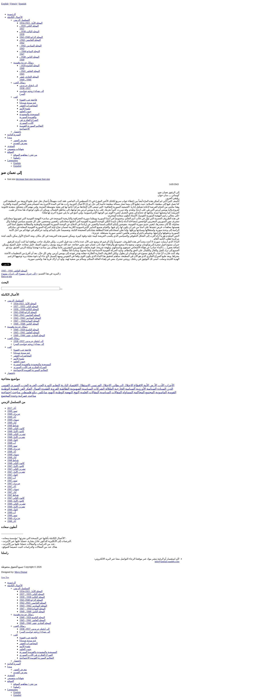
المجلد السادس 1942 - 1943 (27, 318)
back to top (6, 276)
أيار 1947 (11, 486)
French (13, 3)
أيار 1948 (11, 451)
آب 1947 (11, 477)
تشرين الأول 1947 (16, 472)
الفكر (28, 388)
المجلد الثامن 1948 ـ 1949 (26, 324)
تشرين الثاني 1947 (16, 469)
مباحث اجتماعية (10, 392)
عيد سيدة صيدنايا (21, 352)
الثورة (48, 385)
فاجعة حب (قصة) (22, 350)
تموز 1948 (12, 445)
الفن (22, 388)
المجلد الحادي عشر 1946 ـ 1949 (29, 335)
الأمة (146, 385)
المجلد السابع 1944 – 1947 (26, 321)
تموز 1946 (12, 515)
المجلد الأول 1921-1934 (24, 303)
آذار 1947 (11, 492)
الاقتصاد (73, 385)
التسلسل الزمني (15, 300)
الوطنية (59, 392)
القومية (171, 392)
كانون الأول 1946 (15, 501)
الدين (169, 388)
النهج (76, 392)
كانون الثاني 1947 (16, 498)
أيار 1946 (11, 521)
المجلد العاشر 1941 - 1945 (14, 270)
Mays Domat (21, 572)
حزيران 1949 (13, 414)
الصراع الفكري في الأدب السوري (30, 367)
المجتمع (150, 392)
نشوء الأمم (18, 358)
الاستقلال (84, 385)
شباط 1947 (13, 495)
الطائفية (64, 388)
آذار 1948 (11, 457)
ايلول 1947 (12, 474)
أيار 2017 (11, 408)
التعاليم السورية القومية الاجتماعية (30, 370)
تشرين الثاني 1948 (16, 434)
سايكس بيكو (39, 392)
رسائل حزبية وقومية (17, 326)
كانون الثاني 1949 (16, 428)
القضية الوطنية (10, 388)
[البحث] (61, 289)
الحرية (33, 385)
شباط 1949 (13, 425)
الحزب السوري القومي (15, 385)
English (5, 3)
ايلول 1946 (12, 509)
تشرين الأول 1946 (16, 506)
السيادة (161, 388)
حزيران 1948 (13, 448)
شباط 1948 (13, 460)
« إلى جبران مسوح (28, 273)
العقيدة (45, 388)
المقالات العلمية (89, 392)
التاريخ (64, 385)
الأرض (153, 385)
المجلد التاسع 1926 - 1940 (26, 329)
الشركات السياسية (93, 388)
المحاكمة (139, 392)
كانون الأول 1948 (15, 431)
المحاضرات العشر (22, 355)
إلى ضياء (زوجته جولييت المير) (28, 344)
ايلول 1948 (12, 440)
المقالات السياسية (110, 392)
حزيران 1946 (13, 518)
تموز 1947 (12, 480)
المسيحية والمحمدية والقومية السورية (32, 364)
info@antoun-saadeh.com (167, 561)
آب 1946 (11, 512)
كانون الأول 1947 (15, 466)
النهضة (68, 392)
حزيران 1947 (13, 483)
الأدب (160, 385)
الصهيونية (75, 388)
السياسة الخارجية (124, 388)
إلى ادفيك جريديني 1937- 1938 (28, 341)
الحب (40, 385)
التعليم (56, 385)
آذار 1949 (11, 422)
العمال (36, 388)
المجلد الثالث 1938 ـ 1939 (26, 309)
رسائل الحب (13, 338)
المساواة (127, 392)
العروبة (54, 388)
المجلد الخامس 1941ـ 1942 (26, 315)
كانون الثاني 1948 (16, 463)
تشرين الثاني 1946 (16, 503)
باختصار (11, 373)
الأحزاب (169, 385)
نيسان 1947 (13, 489)
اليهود (51, 392)
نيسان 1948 (13, 454)
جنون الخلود (19, 361)
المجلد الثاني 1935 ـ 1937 (25, 306)
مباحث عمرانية (27, 395)
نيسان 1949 (13, 419)
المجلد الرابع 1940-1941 (25, 312)
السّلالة (109, 388)
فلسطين (25, 392)
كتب (9, 347)
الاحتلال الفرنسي (100, 385)
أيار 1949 (11, 417)
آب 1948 (11, 443)
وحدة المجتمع (9, 395)
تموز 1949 (12, 411)
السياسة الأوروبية (146, 388)
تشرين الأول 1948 (16, 437)
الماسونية (161, 392)
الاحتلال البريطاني (122, 385)
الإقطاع (138, 385)
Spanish (22, 3)
